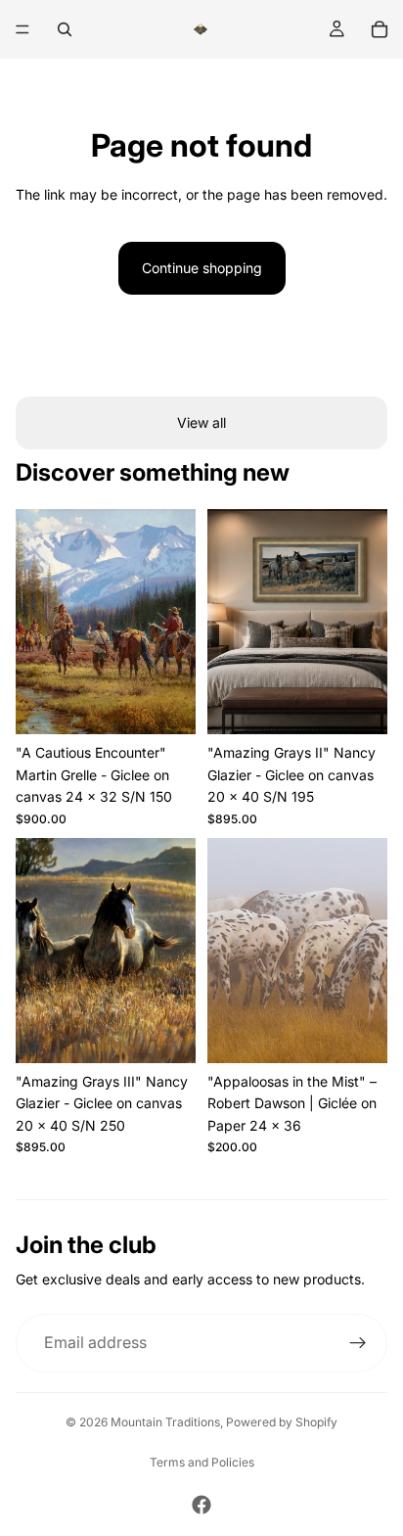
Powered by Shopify (281, 1422)
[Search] (64, 29)
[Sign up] (358, 1343)
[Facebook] (201, 1504)
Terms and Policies (202, 1462)
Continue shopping (202, 267)
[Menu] (22, 29)
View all (201, 422)
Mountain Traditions (165, 1422)
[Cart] (379, 29)
